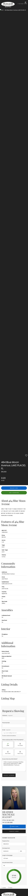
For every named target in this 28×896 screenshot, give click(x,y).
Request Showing (9, 775)
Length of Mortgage (7, 855)
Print (10, 887)
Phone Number (6, 722)
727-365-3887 (9, 822)
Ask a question (14, 492)
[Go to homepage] (9, 4)
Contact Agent (14, 831)
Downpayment (6, 848)
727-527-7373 (10, 820)
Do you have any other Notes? (9, 759)
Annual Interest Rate (7, 862)
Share (4, 887)
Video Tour (14, 826)
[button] (14, 876)
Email (6, 730)
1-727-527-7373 (22, 3)
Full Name (7, 715)
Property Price (5, 841)
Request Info (14, 488)
